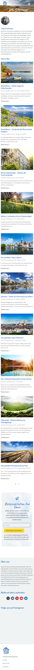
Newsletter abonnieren (14, 531)
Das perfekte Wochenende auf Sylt (14, 466)
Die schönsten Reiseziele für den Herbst (16, 379)
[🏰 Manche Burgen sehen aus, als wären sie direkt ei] (25, 625)
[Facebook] (12, 598)
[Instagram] (8, 598)
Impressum (6, 666)
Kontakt (5, 660)
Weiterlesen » (5, 101)
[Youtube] (21, 598)
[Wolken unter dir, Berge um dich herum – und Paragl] (9, 615)
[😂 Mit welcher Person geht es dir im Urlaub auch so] (9, 625)
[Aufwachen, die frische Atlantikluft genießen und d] (25, 634)
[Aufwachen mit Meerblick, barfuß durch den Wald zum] (25, 615)
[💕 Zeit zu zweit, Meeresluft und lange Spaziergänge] (9, 634)
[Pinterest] (17, 598)
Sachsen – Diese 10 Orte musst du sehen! (17, 296)
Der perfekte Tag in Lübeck (11, 257)
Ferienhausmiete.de (13, 585)
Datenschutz (6, 663)
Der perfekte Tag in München (12, 338)
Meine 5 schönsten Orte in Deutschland (16, 216)
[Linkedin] (26, 598)
